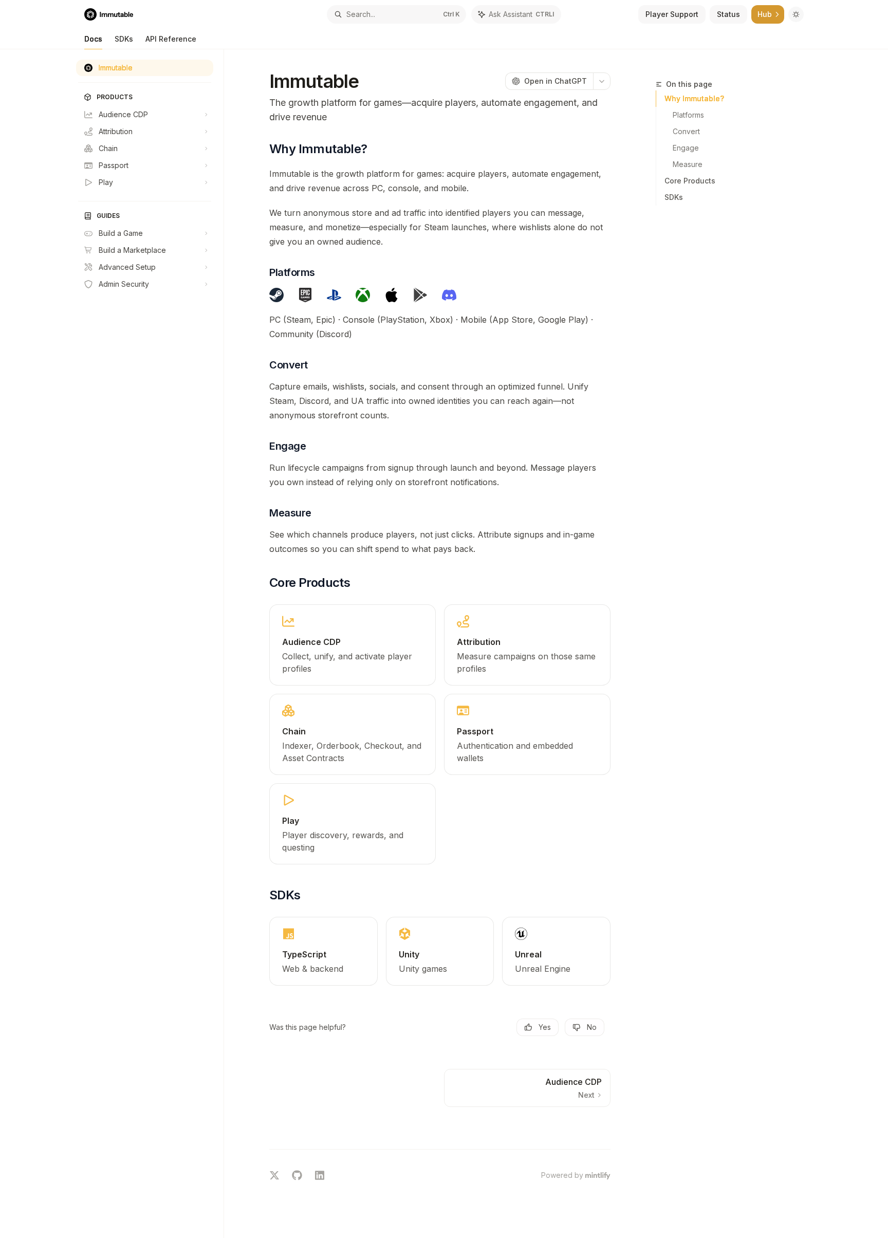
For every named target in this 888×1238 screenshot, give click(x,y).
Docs (93, 38)
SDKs (124, 38)
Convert (686, 131)
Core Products (689, 180)
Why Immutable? (694, 98)
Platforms (688, 114)
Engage (686, 147)
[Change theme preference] (796, 14)
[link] (352, 645)
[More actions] (601, 81)
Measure (687, 164)
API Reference (170, 38)
